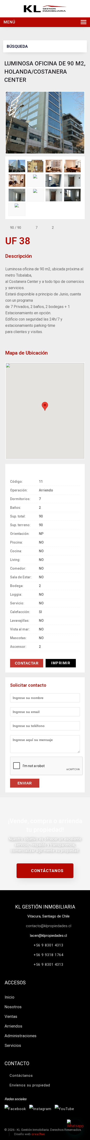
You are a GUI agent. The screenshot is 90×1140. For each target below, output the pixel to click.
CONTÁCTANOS (47, 870)
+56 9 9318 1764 (48, 955)
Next (81, 122)
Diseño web (29, 1134)
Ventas (11, 1016)
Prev (8, 122)
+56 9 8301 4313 (48, 945)
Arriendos (13, 1026)
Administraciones (20, 1035)
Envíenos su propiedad (30, 1085)
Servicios (13, 1045)
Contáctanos (21, 1075)
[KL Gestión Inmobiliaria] (45, 8)
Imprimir (60, 663)
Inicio (9, 997)
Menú (9, 22)
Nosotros (13, 1006)
